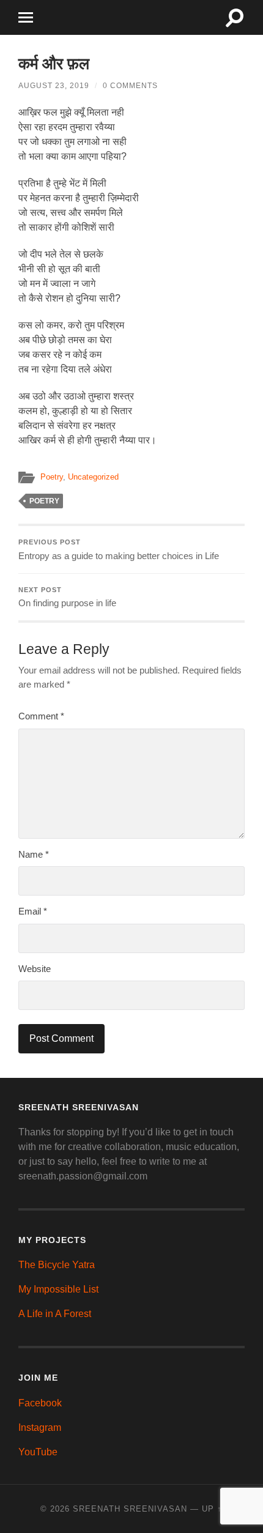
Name (33, 854)
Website (34, 968)
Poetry (51, 476)
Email (32, 911)
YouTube (37, 1452)
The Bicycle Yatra (56, 1265)
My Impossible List (58, 1289)
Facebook (40, 1403)
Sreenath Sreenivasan (130, 1508)
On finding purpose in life (67, 597)
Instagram (39, 1427)
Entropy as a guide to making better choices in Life (118, 549)
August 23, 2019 (53, 85)
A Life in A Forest (54, 1313)
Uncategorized (93, 476)
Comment (41, 716)
